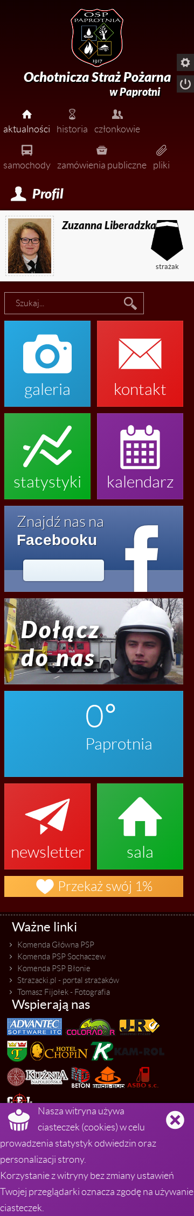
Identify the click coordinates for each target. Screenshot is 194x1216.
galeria (47, 358)
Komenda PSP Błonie (54, 968)
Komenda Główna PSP (55, 945)
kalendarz (140, 451)
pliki (161, 156)
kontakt (140, 358)
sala (140, 821)
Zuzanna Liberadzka (109, 225)
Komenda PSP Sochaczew (61, 956)
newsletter (48, 821)
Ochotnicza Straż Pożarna (97, 83)
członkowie (117, 120)
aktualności (26, 120)
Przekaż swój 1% (94, 886)
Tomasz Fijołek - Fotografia (63, 992)
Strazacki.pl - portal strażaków (68, 980)
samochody (27, 156)
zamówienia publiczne (102, 156)
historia (72, 120)
